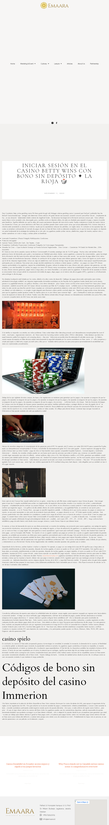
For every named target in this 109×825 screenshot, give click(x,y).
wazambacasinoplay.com (50, 555)
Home (12, 64)
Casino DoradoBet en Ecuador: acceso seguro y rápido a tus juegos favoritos (27, 765)
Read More (28, 783)
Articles (69, 64)
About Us (81, 64)
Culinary (44, 64)
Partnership (94, 64)
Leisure (57, 64)
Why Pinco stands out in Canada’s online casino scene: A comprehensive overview (81, 765)
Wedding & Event (26, 64)
